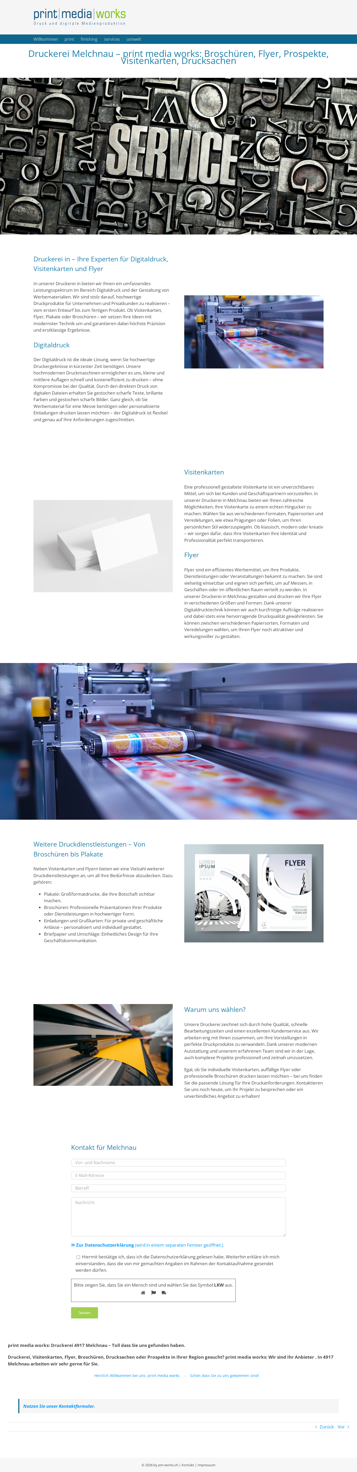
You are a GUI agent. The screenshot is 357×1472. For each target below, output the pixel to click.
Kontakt (188, 1465)
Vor (341, 1427)
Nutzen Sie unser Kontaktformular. (59, 1406)
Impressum (206, 1465)
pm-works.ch (168, 1465)
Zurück (327, 1427)
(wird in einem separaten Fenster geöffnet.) (149, 1245)
